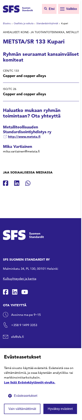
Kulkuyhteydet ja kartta (19, 278)
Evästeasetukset (25, 395)
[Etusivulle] (18, 9)
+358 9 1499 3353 (24, 325)
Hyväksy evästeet (60, 408)
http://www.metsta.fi (24, 137)
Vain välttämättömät (22, 408)
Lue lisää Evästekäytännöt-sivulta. (29, 382)
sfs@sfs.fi (17, 337)
